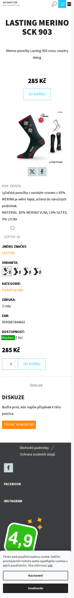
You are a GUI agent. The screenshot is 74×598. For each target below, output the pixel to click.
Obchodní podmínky (34, 447)
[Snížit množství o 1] (15, 367)
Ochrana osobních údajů (37, 454)
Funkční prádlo (12, 290)
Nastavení (35, 575)
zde (50, 565)
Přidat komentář (19, 424)
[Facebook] (42, 171)
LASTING (8, 253)
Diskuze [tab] (36, 385)
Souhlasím (35, 588)
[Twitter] (32, 171)
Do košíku (37, 94)
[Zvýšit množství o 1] (15, 361)
